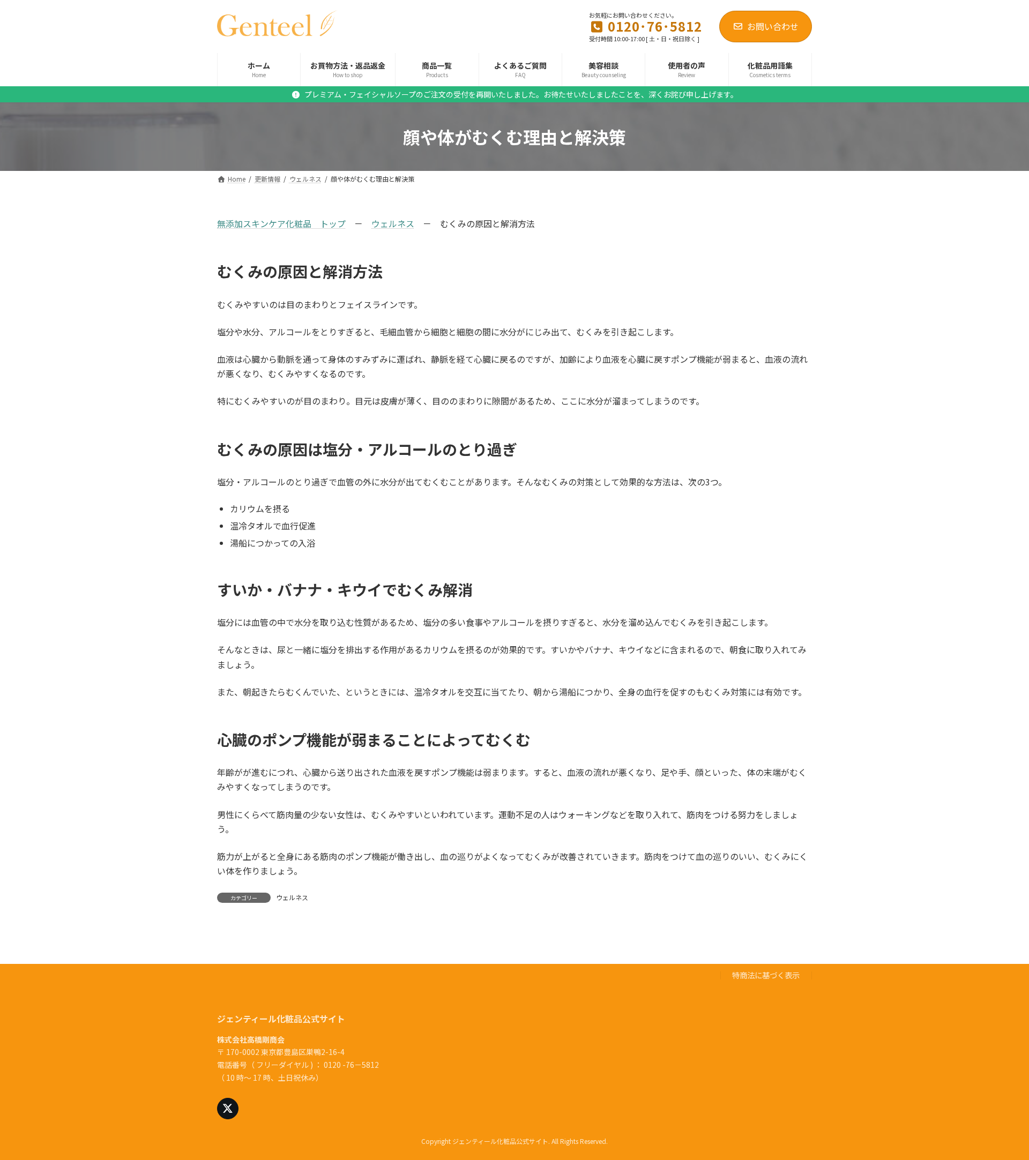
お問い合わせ (773, 26)
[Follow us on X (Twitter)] (227, 1108)
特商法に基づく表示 (766, 975)
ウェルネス (392, 223)
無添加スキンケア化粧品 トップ (281, 223)
